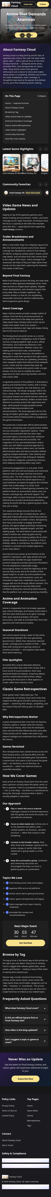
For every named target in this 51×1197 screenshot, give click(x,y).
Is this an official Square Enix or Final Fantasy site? (21, 1019)
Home (30, 1105)
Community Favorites (14, 134)
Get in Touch (7, 1145)
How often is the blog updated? (21, 1030)
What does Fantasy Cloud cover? (22, 1008)
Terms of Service (9, 1110)
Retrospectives (33, 1120)
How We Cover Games (15, 138)
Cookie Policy (8, 1115)
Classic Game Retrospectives (18, 125)
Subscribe (28, 4)
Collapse (42, 96)
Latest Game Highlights (15, 129)
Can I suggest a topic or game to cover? (22, 1041)
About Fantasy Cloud (14, 107)
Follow (43, 4)
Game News (32, 1110)
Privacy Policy (8, 1105)
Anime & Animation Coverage (18, 121)
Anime (30, 1115)
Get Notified (25, 943)
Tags (29, 1125)
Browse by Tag (11, 112)
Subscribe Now (25, 1078)
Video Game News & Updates (18, 116)
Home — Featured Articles (17, 103)
